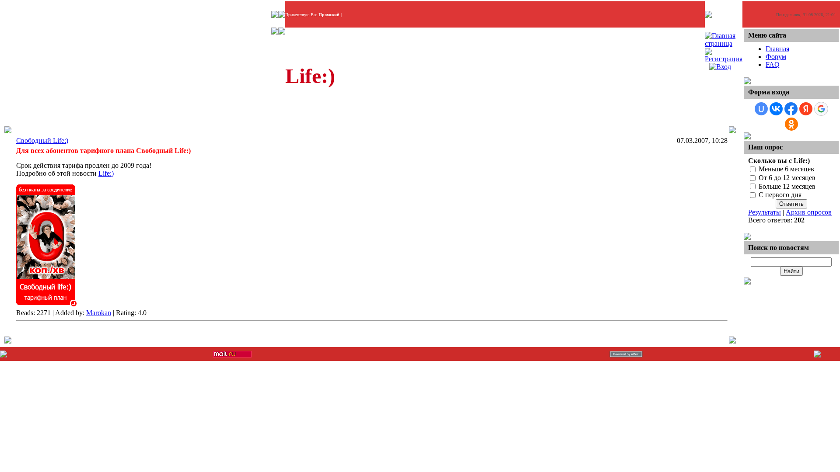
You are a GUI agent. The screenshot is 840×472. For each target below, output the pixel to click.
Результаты (764, 212)
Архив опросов (809, 212)
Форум (776, 56)
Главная (777, 48)
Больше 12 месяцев (787, 186)
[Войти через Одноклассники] (791, 124)
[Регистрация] (723, 58)
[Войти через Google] (821, 109)
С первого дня (780, 195)
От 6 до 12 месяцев (787, 177)
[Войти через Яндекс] (805, 108)
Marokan (98, 312)
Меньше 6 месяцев (786, 169)
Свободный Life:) (42, 140)
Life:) (106, 173)
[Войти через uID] (761, 108)
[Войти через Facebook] (791, 108)
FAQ (773, 64)
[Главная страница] (723, 43)
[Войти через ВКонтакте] (776, 108)
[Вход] (720, 66)
